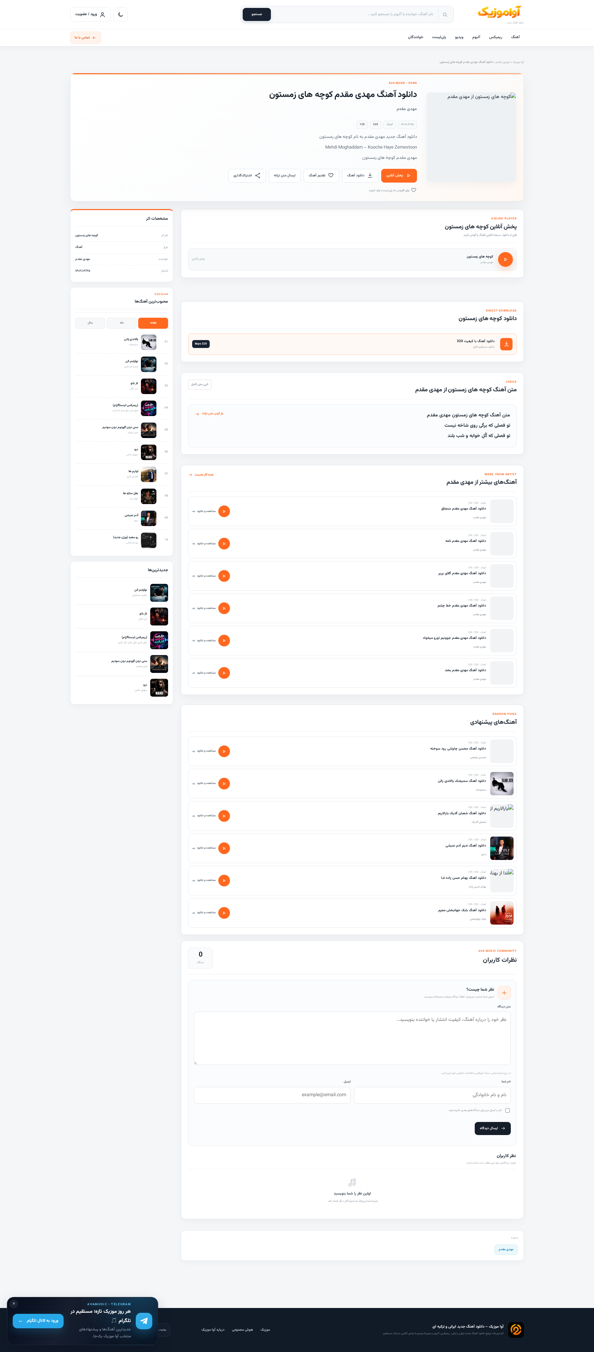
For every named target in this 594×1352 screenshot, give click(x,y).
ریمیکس (495, 37)
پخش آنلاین (394, 175)
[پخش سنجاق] (224, 511)
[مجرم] (502, 913)
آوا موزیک (518, 62)
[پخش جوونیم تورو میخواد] (224, 640)
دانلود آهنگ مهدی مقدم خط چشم (462, 605)
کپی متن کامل (199, 384)
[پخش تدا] (224, 880)
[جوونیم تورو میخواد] (502, 640)
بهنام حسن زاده (477, 887)
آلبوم (476, 37)
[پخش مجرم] (224, 913)
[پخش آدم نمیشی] (224, 848)
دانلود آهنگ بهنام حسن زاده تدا (463, 878)
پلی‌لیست (439, 37)
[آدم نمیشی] (502, 848)
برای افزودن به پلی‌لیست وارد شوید (389, 190)
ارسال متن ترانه (285, 175)
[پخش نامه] (224, 543)
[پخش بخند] (224, 673)
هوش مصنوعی (242, 1329)
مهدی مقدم (503, 62)
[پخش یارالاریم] (224, 816)
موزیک (265, 1329)
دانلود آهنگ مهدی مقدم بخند (465, 670)
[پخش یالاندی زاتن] (224, 783)
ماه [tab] (122, 322)
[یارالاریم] (502, 816)
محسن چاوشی (478, 757)
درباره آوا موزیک (212, 1329)
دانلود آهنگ (355, 175)
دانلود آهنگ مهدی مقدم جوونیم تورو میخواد (454, 638)
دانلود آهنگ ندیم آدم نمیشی (466, 845)
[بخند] (502, 673)
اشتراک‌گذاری (242, 175)
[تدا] (502, 880)
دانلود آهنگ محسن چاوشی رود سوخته (458, 748)
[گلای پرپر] (502, 576)
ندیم (483, 854)
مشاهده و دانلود (206, 511)
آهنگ (515, 37)
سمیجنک (481, 790)
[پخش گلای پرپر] (224, 576)
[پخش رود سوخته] (224, 751)
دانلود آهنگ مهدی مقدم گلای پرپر (462, 573)
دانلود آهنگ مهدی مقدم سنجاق (463, 508)
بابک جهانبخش (478, 919)
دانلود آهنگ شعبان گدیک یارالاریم (462, 813)
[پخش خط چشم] (224, 608)
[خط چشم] (502, 608)
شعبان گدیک (479, 822)
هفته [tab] (153, 322)
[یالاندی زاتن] (502, 783)
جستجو (257, 14)
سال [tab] (90, 322)
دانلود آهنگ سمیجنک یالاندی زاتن (462, 781)
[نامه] (502, 543)
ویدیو (459, 37)
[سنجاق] (502, 511)
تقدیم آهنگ (317, 175)
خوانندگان (415, 37)
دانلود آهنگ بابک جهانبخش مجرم (462, 910)
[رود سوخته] (502, 751)
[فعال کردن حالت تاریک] (120, 14)
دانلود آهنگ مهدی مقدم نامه (466, 541)
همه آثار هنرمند (204, 474)
